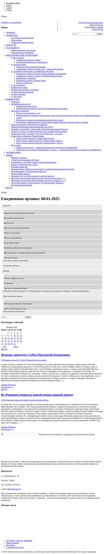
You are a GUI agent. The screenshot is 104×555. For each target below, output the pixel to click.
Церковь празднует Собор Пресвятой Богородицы (35, 354)
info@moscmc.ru (14, 489)
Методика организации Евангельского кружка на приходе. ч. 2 (38, 181)
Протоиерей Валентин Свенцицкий (31, 62)
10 (15, 335)
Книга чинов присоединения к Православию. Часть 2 (39, 143)
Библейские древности (26, 78)
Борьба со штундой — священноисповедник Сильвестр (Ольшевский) (46, 147)
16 (12, 338)
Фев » (16, 347)
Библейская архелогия (20, 104)
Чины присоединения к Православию (27, 136)
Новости (11, 45)
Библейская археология (26, 106)
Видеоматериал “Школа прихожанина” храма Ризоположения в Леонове (42, 169)
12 (21, 335)
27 (2, 344)
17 (15, 338)
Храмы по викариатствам (22, 42)
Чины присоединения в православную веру (35, 138)
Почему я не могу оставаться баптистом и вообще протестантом (39, 131)
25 (18, 341)
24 (15, 341)
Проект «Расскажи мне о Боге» (24, 164)
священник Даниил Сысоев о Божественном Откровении (41, 74)
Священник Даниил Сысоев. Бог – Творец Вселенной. (40, 69)
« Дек (3, 347)
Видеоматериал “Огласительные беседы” (29, 171)
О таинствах (16, 97)
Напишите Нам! (13, 3)
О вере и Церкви (18, 94)
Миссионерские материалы (22, 55)
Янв (3, 349)
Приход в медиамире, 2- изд (28, 113)
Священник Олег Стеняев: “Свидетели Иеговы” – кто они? (37, 134)
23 (12, 341)
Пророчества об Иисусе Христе (25, 90)
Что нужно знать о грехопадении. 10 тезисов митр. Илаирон (37, 183)
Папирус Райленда (24, 83)
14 (6, 338)
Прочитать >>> (7, 387)
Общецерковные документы (23, 50)
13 (2, 338)
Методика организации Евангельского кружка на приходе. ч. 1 (38, 178)
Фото (9, 187)
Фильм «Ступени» (19, 158)
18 (18, 338)
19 (21, 338)
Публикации (13, 152)
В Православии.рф (19, 167)
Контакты (10, 545)
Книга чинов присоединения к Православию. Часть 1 (39, 141)
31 (15, 344)
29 (8, 344)
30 (12, 344)
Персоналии (16, 40)
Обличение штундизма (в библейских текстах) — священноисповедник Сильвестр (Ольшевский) (58, 150)
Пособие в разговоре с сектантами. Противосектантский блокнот (39, 129)
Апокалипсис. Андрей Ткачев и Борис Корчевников (33, 162)
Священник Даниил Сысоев (28, 60)
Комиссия (12, 35)
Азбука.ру (15, 102)
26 (21, 341)
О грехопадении (18, 85)
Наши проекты (12, 543)
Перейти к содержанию (11, 22)
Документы (12, 47)
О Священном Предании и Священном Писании (32, 71)
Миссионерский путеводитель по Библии (29, 125)
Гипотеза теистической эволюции (31, 67)
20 (2, 341)
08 (6, 349)
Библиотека (13, 99)
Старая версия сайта (15, 547)
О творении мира (18, 64)
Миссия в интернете (20, 111)
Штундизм (15, 145)
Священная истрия (19, 87)
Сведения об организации (22, 38)
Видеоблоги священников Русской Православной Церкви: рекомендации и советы (52, 122)
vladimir (4, 385)
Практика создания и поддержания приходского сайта (39, 120)
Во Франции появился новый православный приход (37, 394)
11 (18, 335)
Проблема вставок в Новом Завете (31, 81)
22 (8, 341)
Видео (9, 155)
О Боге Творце (17, 58)
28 (6, 344)
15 (8, 338)
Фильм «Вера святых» (20, 174)
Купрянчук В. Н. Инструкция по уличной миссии (32, 176)
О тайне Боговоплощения (22, 92)
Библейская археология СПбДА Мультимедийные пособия (41, 109)
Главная (10, 32)
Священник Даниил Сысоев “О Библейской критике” (39, 76)
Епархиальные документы (22, 53)
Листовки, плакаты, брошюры (19, 540)
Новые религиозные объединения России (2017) (32, 127)
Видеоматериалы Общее (21, 185)
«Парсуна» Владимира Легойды (25, 160)
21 (6, 341)
